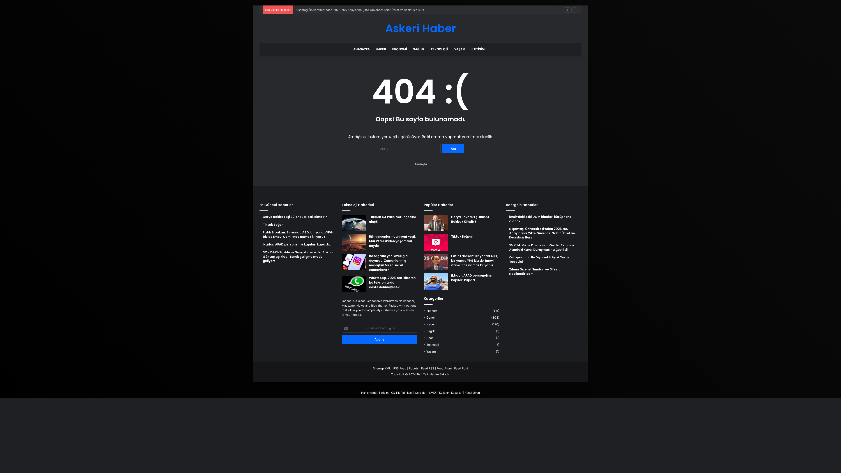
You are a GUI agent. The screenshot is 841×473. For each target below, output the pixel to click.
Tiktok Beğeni (462, 236)
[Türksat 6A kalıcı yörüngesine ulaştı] (354, 223)
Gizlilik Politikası (401, 392)
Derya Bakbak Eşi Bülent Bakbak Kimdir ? (470, 219)
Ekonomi (399, 49)
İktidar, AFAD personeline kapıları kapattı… (471, 277)
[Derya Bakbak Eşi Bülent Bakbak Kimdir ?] (436, 223)
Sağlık (418, 49)
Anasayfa (361, 49)
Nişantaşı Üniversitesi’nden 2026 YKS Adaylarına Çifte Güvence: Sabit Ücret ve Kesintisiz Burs (359, 10)
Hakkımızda (368, 392)
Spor (429, 338)
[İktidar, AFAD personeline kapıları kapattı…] (436, 281)
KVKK (432, 392)
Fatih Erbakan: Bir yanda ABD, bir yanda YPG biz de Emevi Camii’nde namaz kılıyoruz (474, 260)
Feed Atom (444, 368)
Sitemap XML (382, 368)
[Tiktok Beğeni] (436, 242)
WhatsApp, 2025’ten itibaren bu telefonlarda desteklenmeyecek (392, 282)
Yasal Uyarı (472, 392)
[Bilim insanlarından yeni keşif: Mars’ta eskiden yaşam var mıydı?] (354, 242)
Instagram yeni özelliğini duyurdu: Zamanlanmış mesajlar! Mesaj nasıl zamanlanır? (388, 263)
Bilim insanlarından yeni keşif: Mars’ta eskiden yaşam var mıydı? (392, 241)
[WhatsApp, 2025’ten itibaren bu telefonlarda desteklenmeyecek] (354, 284)
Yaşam (459, 49)
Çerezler (421, 392)
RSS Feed (399, 368)
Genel (430, 317)
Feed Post (461, 368)
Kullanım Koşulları (450, 392)
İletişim (478, 49)
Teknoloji (439, 49)
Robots (414, 368)
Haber (381, 49)
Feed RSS (427, 368)
